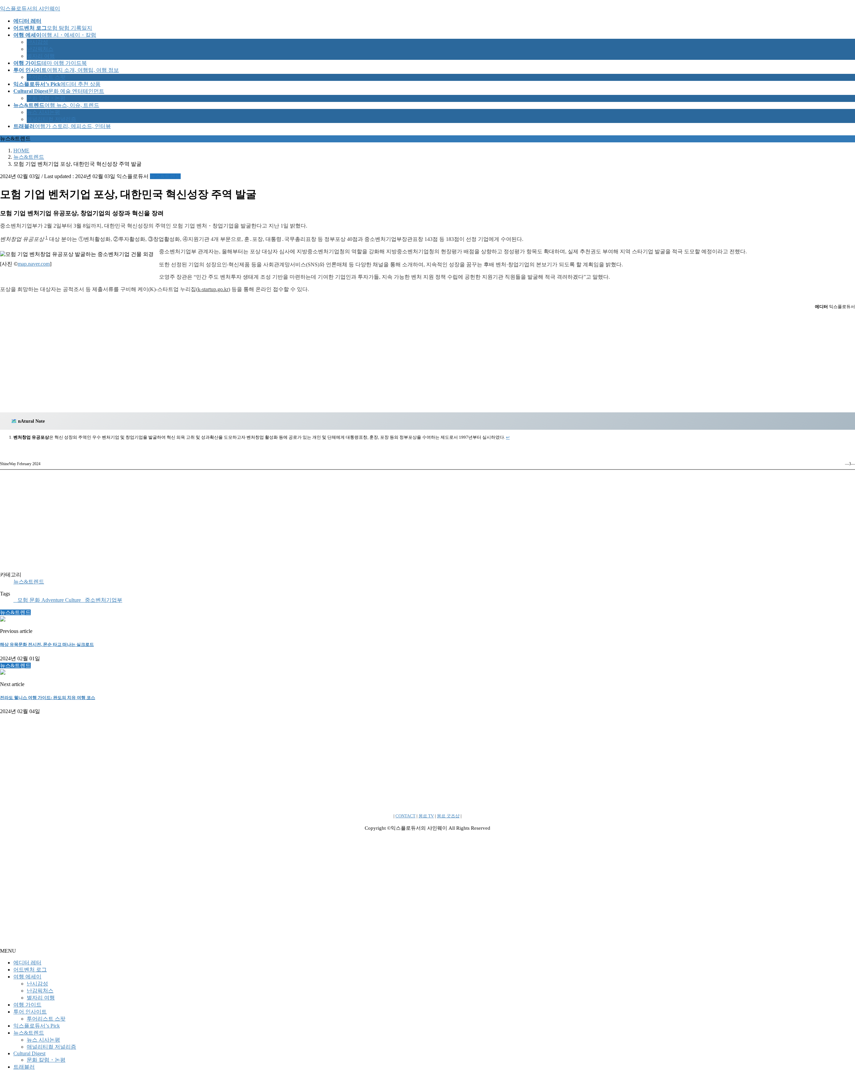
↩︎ (508, 437)
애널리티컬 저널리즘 (51, 119)
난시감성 (37, 42)
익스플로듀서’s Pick (36, 1026)
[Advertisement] (427, 361)
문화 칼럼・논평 (46, 98)
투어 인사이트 (30, 1012)
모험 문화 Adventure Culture (49, 600)
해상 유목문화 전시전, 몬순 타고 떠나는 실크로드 (47, 644)
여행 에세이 (27, 976)
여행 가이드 (27, 1004)
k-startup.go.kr (213, 289)
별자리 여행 (41, 56)
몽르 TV (426, 815)
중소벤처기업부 (103, 600)
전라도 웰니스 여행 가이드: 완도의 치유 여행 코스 (47, 697)
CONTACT (405, 815)
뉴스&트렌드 (165, 176)
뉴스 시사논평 (43, 112)
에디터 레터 (27, 962)
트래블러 (24, 1067)
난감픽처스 (40, 49)
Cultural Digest (29, 1053)
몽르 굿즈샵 (448, 815)
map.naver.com (34, 264)
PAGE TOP (831, 1037)
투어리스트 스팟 (46, 77)
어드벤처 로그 (30, 969)
